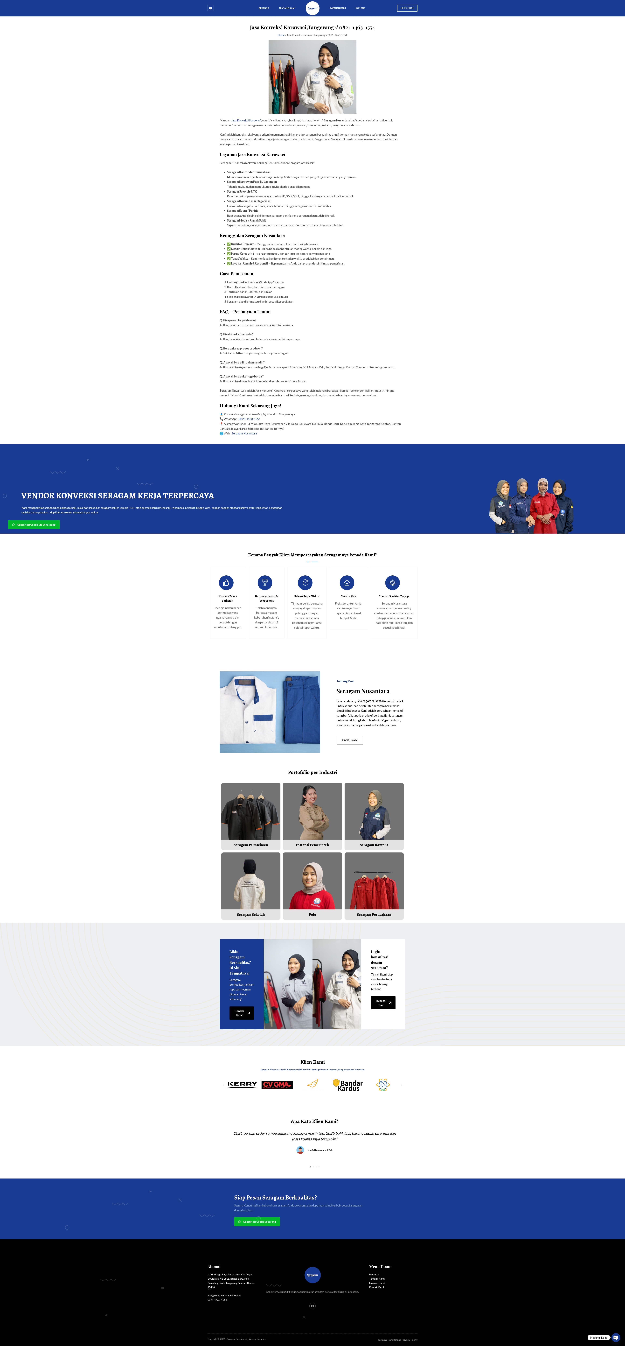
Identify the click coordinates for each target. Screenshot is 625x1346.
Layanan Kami (338, 8)
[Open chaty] (615, 1337)
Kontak (360, 8)
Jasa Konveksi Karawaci (246, 120)
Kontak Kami (376, 1287)
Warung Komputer (257, 1339)
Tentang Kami (287, 8)
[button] (223, 1085)
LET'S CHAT (407, 8)
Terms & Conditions (389, 1339)
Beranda (264, 8)
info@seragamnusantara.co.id (224, 1295)
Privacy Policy (409, 1339)
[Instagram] (211, 8)
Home (281, 35)
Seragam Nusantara (244, 433)
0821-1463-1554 (249, 419)
